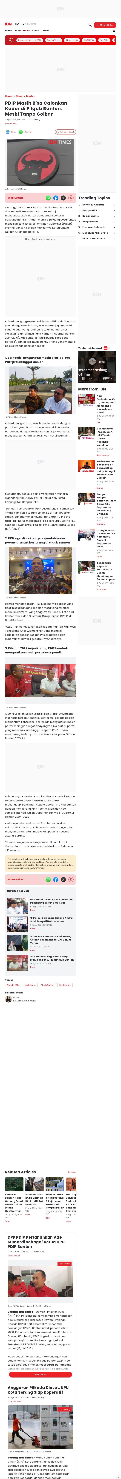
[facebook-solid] (55, 197)
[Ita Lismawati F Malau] (8, 999)
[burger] (114, 30)
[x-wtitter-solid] (63, 197)
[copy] (71, 197)
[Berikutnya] (77, 1159)
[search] (90, 25)
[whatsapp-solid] (48, 197)
